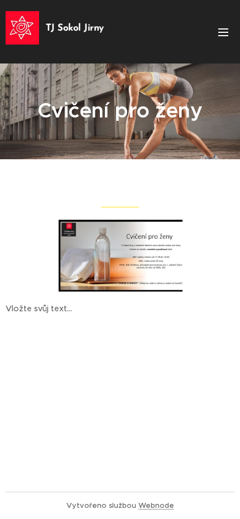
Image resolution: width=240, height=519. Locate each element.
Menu (223, 32)
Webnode (156, 505)
